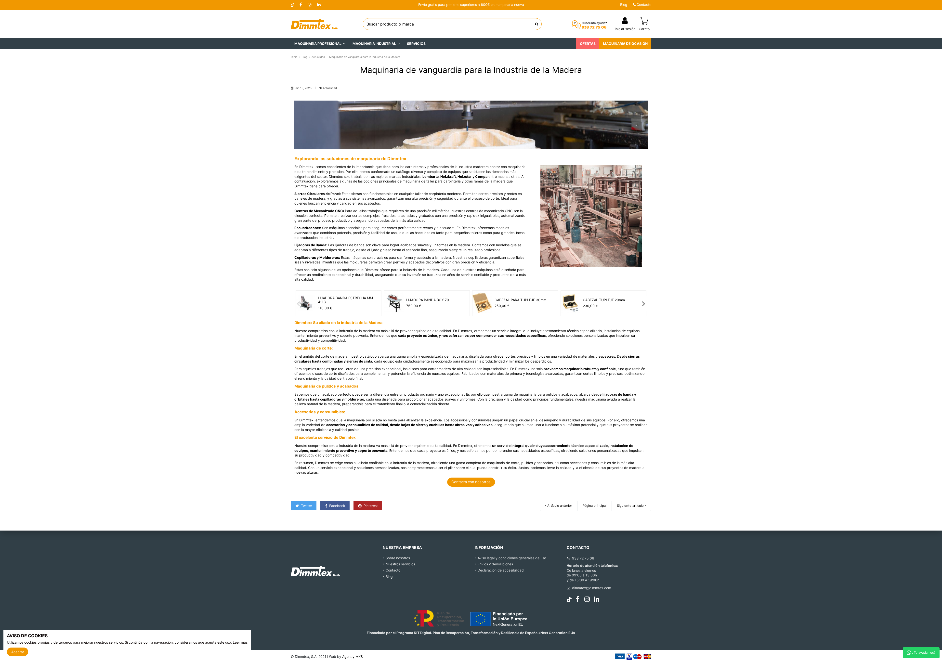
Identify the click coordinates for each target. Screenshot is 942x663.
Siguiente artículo (631, 505)
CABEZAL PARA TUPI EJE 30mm (520, 300)
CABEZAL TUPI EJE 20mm (604, 300)
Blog (623, 4)
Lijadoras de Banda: (310, 245)
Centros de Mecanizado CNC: (319, 211)
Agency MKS (352, 656)
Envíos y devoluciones (495, 564)
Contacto (643, 4)
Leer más (240, 642)
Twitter (306, 506)
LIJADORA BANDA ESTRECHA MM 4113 (345, 300)
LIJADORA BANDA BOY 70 (427, 300)
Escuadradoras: (307, 228)
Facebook (336, 506)
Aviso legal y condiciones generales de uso (512, 558)
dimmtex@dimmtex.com (591, 588)
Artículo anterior (559, 505)
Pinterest (370, 506)
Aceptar (17, 652)
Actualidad (330, 88)
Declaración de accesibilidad (501, 570)
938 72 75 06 (583, 558)
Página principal (594, 505)
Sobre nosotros (398, 558)
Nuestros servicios (400, 564)
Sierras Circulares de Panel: (317, 194)
